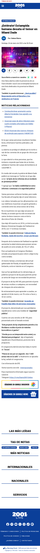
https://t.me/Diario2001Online (21, 377)
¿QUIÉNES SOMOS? (12, 540)
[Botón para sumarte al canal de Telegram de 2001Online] (32, 77)
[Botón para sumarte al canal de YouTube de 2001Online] (35, 77)
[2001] (20, 6)
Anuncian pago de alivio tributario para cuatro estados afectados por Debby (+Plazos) (19, 124)
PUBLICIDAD (26, 536)
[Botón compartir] (4, 70)
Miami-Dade (24, 447)
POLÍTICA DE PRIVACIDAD (30, 531)
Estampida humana (9, 447)
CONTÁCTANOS (27, 540)
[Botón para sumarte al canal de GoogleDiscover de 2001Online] (20, 384)
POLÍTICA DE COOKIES (11, 536)
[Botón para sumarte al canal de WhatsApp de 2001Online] (28, 77)
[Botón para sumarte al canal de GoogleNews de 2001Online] (20, 394)
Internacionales (8, 21)
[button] (9, 71)
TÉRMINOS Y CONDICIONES (9, 531)
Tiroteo (35, 447)
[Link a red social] (7, 524)
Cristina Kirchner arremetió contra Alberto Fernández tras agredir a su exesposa (18, 114)
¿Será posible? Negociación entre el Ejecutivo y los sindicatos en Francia (19, 96)
